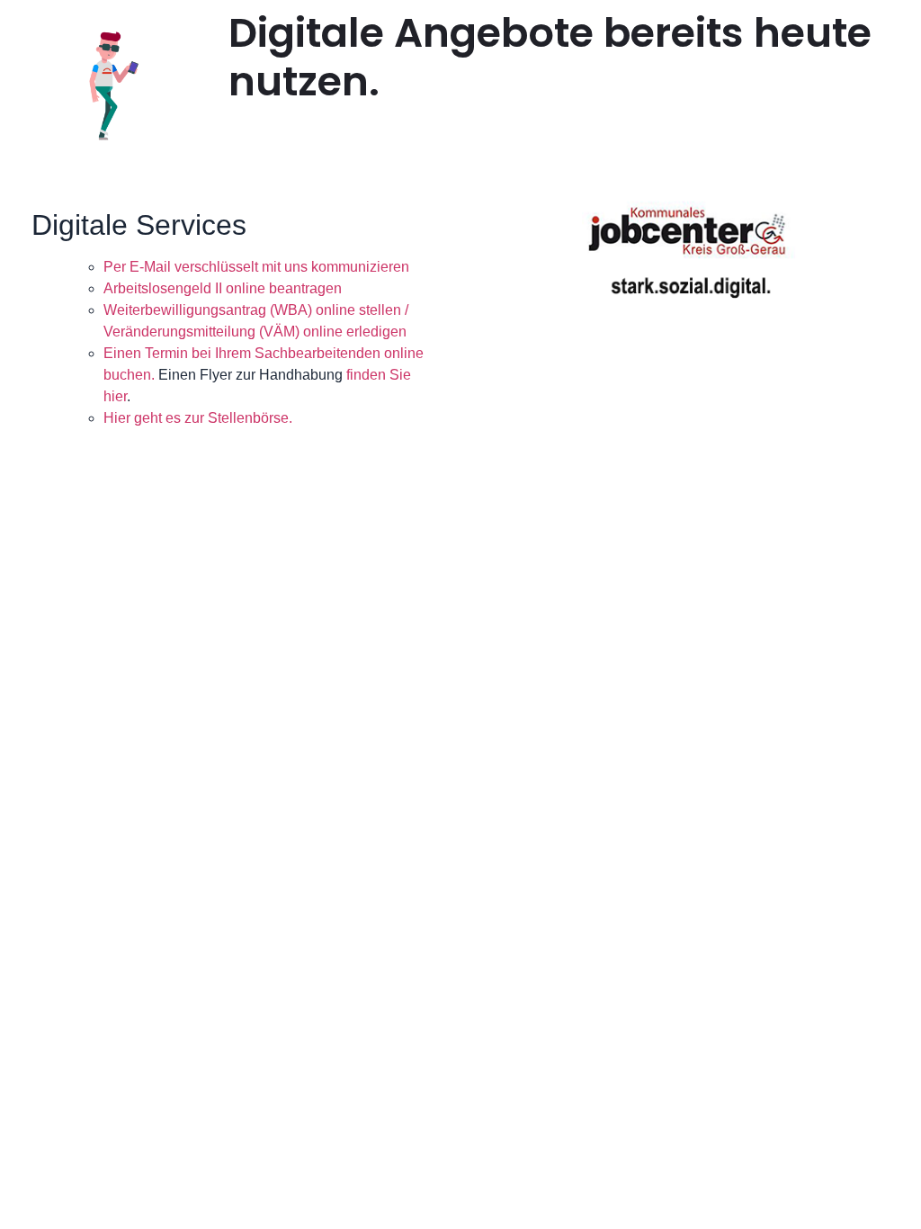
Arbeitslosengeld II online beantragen (222, 288)
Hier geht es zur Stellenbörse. (197, 418)
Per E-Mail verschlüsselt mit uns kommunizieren (256, 266)
